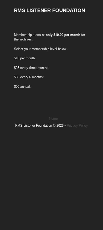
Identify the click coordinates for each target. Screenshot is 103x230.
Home (53, 118)
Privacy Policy (77, 125)
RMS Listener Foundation (49, 10)
